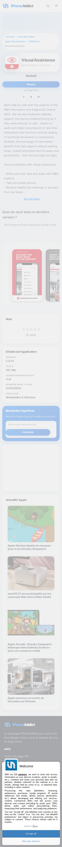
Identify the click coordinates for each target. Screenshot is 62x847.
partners (22, 774)
